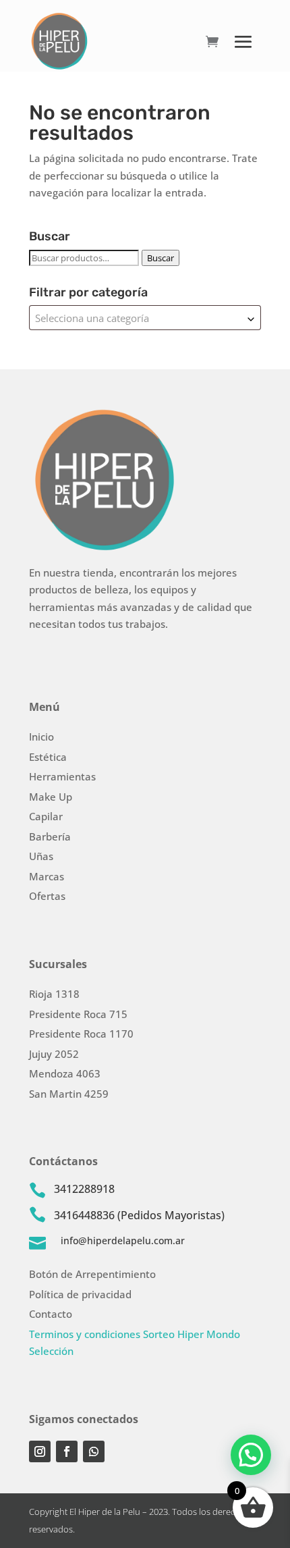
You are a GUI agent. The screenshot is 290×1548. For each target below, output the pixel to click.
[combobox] (145, 317)
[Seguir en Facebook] (67, 1451)
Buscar (160, 258)
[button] (251, 1455)
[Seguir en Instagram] (40, 1451)
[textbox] (145, 317)
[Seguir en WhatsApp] (94, 1451)
